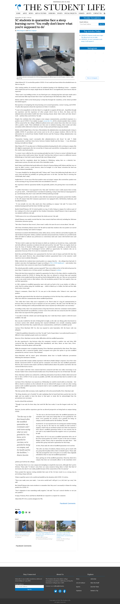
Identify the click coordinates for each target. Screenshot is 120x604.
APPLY (25, 13)
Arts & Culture (80, 583)
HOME (18, 13)
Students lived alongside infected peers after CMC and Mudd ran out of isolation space (45, 534)
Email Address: (84, 22)
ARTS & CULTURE (40, 13)
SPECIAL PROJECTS (70, 13)
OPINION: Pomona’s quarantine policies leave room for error (23, 533)
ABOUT (88, 13)
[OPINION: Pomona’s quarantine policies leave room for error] (24, 526)
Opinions (79, 590)
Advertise (93, 579)
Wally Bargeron (21, 30)
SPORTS (59, 13)
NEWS (31, 13)
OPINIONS (51, 13)
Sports (78, 587)
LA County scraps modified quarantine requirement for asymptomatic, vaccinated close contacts (65, 535)
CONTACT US (97, 13)
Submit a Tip (94, 590)
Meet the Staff (95, 583)
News (77, 579)
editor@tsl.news (59, 586)
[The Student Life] (60, 7)
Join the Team (95, 587)
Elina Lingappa (32, 30)
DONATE (81, 13)
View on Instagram (92, 78)
